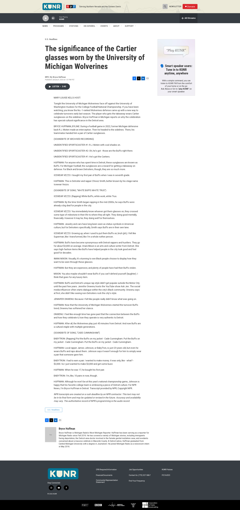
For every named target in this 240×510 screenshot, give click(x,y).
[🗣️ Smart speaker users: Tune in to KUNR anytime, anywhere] (176, 49)
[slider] (57, 18)
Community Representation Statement (107, 481)
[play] (46, 18)
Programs (58, 26)
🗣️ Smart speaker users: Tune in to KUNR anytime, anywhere (176, 69)
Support (129, 26)
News (45, 26)
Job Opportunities (136, 470)
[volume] (53, 18)
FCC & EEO (166, 475)
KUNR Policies (167, 470)
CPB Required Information (106, 470)
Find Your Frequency (137, 481)
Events (104, 26)
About (116, 26)
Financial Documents (104, 475)
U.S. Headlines (51, 39)
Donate (191, 6)
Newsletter (175, 7)
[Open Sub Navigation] (50, 26)
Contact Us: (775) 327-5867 (139, 475)
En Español (89, 26)
